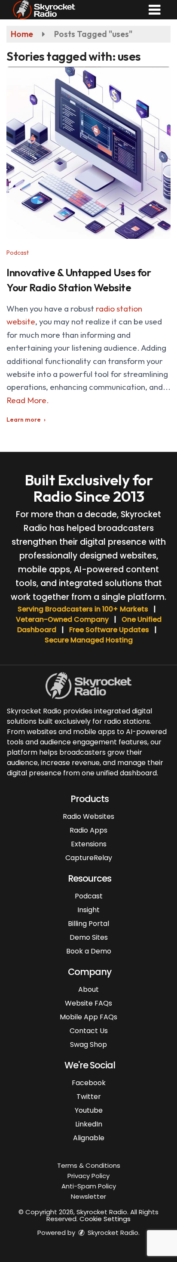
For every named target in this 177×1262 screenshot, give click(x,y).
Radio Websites (88, 816)
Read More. (27, 400)
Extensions (89, 844)
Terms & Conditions (88, 1165)
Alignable (88, 1138)
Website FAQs (88, 1003)
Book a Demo (88, 951)
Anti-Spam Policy (88, 1186)
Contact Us (89, 1031)
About (88, 989)
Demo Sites (89, 937)
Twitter (88, 1097)
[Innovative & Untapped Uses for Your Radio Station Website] (88, 153)
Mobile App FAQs (88, 1017)
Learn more (23, 419)
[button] (154, 10)
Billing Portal (88, 924)
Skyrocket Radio (112, 1232)
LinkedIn (88, 1124)
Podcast (17, 252)
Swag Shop (88, 1044)
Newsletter (88, 1196)
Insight (88, 910)
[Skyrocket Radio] (44, 8)
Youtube (89, 1110)
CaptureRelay (88, 858)
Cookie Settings (105, 1218)
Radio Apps (88, 830)
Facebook (89, 1083)
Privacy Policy (88, 1175)
